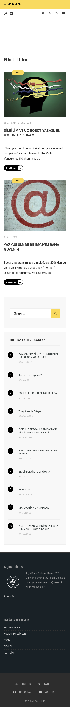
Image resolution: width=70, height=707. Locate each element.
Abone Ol (9, 596)
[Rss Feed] (43, 13)
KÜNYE (7, 639)
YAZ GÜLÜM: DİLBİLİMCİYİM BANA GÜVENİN (31, 247)
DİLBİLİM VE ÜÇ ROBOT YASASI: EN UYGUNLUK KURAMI (32, 132)
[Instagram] (56, 13)
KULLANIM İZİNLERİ (15, 633)
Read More (13, 167)
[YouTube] (63, 13)
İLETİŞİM (9, 652)
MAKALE (18, 72)
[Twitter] (49, 13)
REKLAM (9, 646)
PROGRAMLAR (12, 627)
